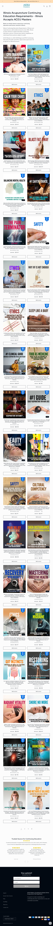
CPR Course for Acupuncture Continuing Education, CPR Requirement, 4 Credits (14, 75)
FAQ (4, 898)
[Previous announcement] (2, 1)
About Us (5, 904)
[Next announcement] (50, 1)
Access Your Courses (8, 895)
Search (4, 893)
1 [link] (21, 828)
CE (12, 923)
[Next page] (31, 828)
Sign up (26, 886)
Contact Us (5, 907)
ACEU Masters (9, 923)
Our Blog (5, 901)
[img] (26, 841)
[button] (2, 6)
